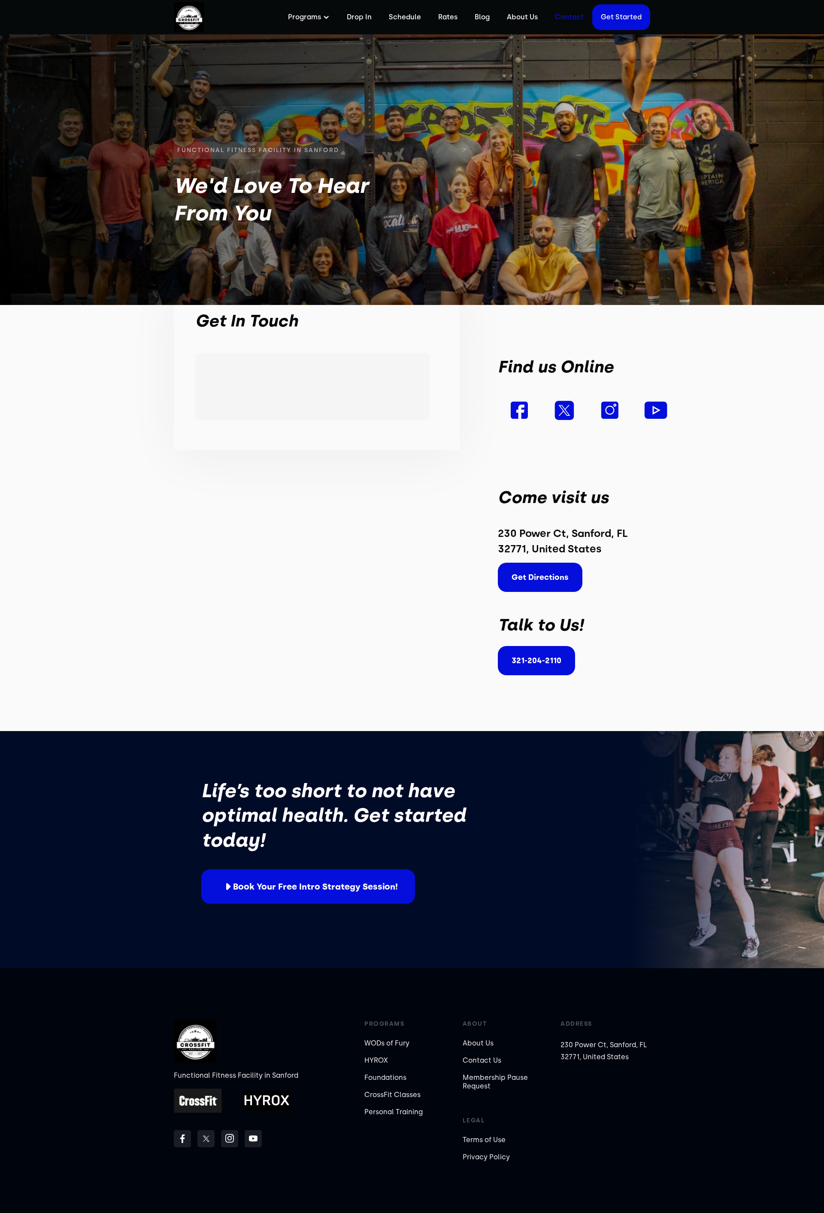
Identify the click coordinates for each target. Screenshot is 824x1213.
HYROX (376, 1060)
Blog (482, 17)
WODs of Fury (386, 1043)
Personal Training (393, 1112)
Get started (621, 17)
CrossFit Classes (392, 1095)
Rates (447, 17)
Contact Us (482, 1060)
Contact (569, 17)
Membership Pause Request (495, 1081)
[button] (307, 17)
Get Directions (540, 577)
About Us (522, 17)
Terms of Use (484, 1140)
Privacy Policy (486, 1157)
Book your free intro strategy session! (315, 886)
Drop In (359, 17)
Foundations (385, 1077)
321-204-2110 (536, 660)
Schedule (405, 17)
